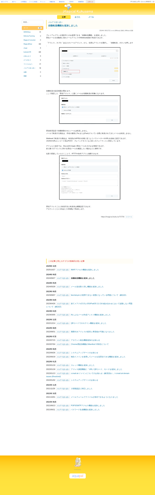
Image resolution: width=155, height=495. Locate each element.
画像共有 (52, 1)
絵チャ (14, 1)
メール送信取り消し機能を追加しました (87, 287)
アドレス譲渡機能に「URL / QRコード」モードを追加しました (96, 369)
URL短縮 (133, 1)
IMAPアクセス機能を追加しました (85, 270)
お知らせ (90, 1)
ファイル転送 (33, 1)
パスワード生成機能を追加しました (85, 410)
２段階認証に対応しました (81, 389)
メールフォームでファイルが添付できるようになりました (94, 397)
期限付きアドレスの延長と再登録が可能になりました (92, 332)
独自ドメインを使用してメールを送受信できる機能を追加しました (98, 357)
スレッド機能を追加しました (83, 365)
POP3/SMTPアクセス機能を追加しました (88, 405)
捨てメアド (4, 1)
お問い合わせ (141, 1)
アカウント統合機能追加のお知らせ (85, 340)
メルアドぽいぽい (55, 22)
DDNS (71, 1)
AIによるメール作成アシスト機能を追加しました (91, 315)
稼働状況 (148, 1)
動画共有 (62, 1)
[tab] (32, 28)
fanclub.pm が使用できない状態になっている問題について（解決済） (99, 295)
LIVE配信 (24, 1)
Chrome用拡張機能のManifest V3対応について (90, 344)
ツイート (129, 217)
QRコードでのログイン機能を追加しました (88, 323)
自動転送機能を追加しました (63, 25)
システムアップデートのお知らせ (84, 353)
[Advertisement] (32, 115)
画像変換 (81, 1)
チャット (43, 1)
